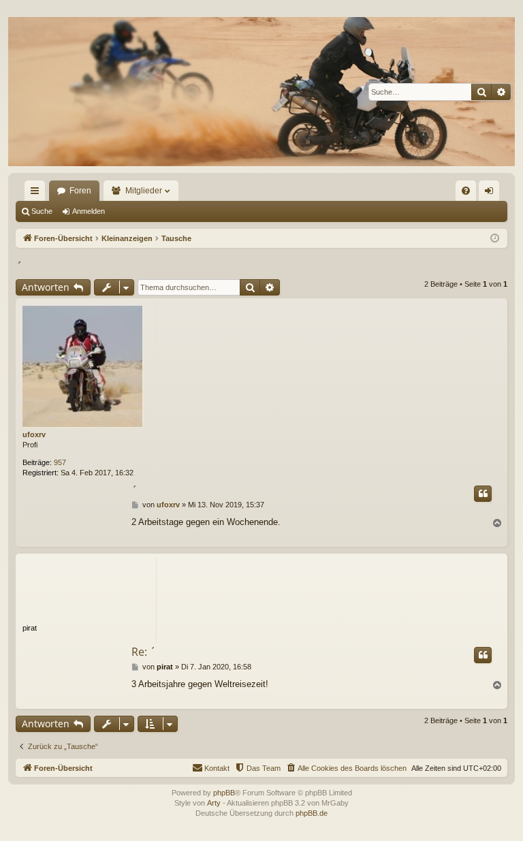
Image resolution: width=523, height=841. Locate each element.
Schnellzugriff (37, 193)
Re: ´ (143, 651)
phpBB (224, 793)
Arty (214, 803)
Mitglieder (143, 190)
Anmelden (88, 211)
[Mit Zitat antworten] (483, 494)
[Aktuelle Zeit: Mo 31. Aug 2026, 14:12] (494, 239)
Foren (80, 190)
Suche (41, 211)
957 (60, 462)
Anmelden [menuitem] (491, 193)
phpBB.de (312, 813)
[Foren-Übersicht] (261, 91)
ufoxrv (34, 434)
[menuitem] (466, 190)
